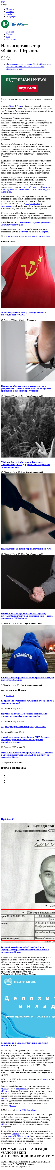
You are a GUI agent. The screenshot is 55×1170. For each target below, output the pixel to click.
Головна (10, 32)
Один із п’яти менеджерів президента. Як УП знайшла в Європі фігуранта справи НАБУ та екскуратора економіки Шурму (27, 754)
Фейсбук (23, 232)
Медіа (9, 14)
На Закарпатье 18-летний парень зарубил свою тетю (26, 549)
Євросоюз (10, 39)
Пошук (4, 4)
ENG (3, 2)
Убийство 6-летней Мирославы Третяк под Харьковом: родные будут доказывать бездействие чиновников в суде (25, 464)
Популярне (11, 16)
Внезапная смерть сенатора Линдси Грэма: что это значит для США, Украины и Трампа (28, 65)
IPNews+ (45, 1079)
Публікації (7, 819)
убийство (36, 236)
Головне (10, 11)
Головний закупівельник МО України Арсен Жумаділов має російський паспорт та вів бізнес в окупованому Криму (25, 949)
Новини (10, 9)
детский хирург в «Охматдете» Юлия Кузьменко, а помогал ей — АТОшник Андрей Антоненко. (26, 189)
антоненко (13, 236)
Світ (8, 36)
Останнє (10, 695)
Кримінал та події (14, 69)
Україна (9, 34)
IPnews (5, 1089)
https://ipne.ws (22, 1089)
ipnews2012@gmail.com (26, 1110)
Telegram (44, 232)
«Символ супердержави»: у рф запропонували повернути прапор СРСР (23, 313)
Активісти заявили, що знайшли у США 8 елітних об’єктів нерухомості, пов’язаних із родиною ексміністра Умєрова (25, 739)
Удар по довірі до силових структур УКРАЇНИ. (23, 726)
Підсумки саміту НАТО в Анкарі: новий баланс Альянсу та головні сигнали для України (24, 715)
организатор (25, 236)
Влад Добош (15, 106)
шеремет (46, 236)
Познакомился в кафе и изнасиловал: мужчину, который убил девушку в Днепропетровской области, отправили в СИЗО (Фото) (27, 615)
